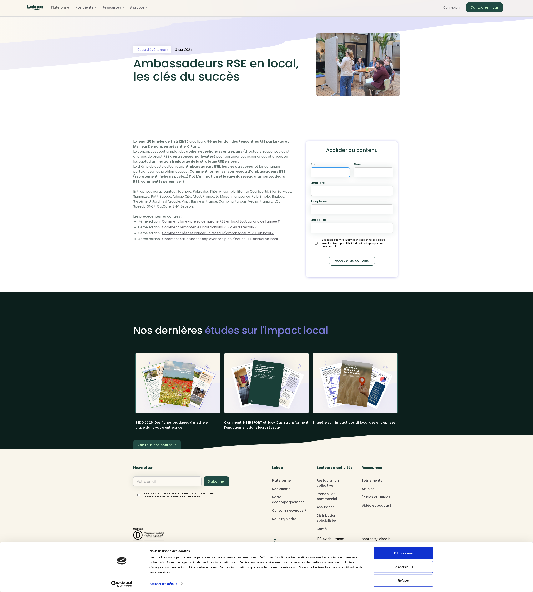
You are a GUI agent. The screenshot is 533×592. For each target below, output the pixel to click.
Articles (368, 488)
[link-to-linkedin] (274, 540)
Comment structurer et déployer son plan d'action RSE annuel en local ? (221, 238)
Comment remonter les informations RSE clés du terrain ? (209, 227)
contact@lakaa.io (376, 538)
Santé (322, 528)
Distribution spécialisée (326, 518)
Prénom (316, 164)
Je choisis (401, 566)
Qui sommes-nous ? (289, 510)
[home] (35, 7)
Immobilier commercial (327, 496)
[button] (85, 7)
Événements (372, 480)
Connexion (451, 7)
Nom (357, 164)
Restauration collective (328, 483)
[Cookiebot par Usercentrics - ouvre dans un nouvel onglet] (122, 584)
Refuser (403, 580)
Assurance (326, 507)
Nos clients (281, 488)
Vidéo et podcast (376, 505)
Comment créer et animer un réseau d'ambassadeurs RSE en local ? (218, 233)
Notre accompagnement (288, 500)
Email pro (318, 183)
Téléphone (319, 201)
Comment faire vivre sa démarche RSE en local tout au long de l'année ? (221, 221)
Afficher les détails (163, 584)
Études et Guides (376, 497)
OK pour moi (403, 553)
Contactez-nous (484, 7)
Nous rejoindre (284, 518)
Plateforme (60, 7)
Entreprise (318, 220)
